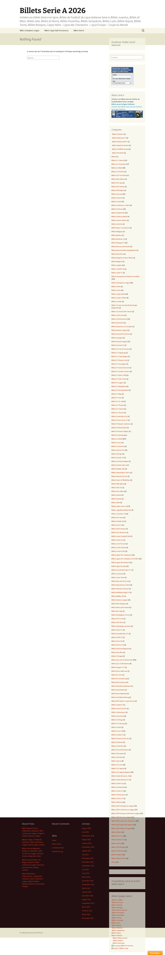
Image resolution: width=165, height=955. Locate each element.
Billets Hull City (116, 487)
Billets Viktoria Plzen (118, 858)
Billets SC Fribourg (118, 723)
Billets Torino (116, 933)
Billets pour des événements (121, 660)
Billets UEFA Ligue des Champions (123, 821)
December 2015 (87, 918)
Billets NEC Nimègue (118, 604)
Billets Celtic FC (117, 273)
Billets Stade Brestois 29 (120, 776)
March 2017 (86, 907)
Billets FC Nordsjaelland (119, 390)
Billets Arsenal (116, 201)
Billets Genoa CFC (117, 450)
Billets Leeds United (118, 547)
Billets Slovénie (117, 757)
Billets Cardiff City (117, 269)
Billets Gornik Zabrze (119, 465)
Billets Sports (116, 761)
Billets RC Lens (116, 675)
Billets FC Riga (116, 394)
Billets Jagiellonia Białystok (121, 510)
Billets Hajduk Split (118, 469)
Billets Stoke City (117, 783)
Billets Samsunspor (118, 712)
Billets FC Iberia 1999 (118, 375)
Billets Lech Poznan (118, 544)
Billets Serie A (79, 30)
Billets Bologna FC (117, 243)
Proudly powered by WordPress (31, 933)
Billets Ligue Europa (118, 566)
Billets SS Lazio (116, 765)
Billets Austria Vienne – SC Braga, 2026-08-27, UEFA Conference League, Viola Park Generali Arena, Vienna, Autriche (33, 865)
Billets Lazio (115, 923)
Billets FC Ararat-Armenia (120, 349)
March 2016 (86, 914)
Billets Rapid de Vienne (120, 145)
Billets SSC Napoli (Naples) (120, 772)
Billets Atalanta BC (118, 213)
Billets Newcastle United (120, 607)
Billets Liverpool (117, 574)
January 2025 (86, 843)
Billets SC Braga (117, 720)
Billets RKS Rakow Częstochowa (123, 701)
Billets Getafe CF (117, 457)
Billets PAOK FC (116, 637)
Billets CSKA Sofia (117, 315)
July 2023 (85, 869)
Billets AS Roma (117, 209)
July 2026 (85, 832)
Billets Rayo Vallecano (119, 671)
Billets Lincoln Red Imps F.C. (121, 570)
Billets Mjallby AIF (117, 596)
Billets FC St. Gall (117, 401)
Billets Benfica (116, 235)
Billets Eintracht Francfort (120, 334)
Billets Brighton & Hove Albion (122, 258)
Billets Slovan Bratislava (120, 750)
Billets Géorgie (116, 454)
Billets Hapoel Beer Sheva (120, 472)
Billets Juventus (117, 920)
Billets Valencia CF (117, 840)
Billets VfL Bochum (118, 851)
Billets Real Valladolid (119, 693)
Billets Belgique (117, 231)
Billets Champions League (29, 30)
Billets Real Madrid (118, 690)
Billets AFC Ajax (116, 183)
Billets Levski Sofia (118, 551)
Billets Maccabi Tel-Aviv (119, 581)
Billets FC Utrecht (117, 413)
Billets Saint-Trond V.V (119, 708)
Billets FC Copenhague (119, 356)
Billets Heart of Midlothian (120, 480)
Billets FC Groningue (118, 364)
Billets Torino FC (117, 791)
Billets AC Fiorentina (118, 164)
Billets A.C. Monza (117, 160)
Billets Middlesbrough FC (120, 592)
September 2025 (88, 836)
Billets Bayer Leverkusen (120, 228)
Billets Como (116, 290)
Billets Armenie (116, 198)
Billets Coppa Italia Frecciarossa (56, 30)
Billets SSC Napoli (117, 768)
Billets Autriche (116, 224)
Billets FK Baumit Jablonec (120, 424)
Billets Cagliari (116, 265)
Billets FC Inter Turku (118, 379)
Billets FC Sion (116, 398)
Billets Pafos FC (117, 630)
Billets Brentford (117, 254)
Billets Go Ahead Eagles (120, 461)
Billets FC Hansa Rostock (120, 368)
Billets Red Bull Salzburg (120, 697)
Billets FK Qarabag (118, 435)
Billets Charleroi (117, 134)
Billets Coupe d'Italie (118, 298)
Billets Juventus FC (118, 514)
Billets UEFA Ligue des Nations (122, 825)
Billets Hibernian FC (118, 138)
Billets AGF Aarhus (118, 186)
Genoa (113, 862)
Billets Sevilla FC (117, 735)
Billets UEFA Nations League (121, 828)
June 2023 (85, 873)
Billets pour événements (120, 663)
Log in (54, 840)
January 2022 (86, 892)
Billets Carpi (123, 948)
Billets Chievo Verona (119, 910)
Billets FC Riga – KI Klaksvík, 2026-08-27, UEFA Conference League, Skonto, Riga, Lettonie (33, 842)
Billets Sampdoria (118, 930)
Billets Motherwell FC (119, 142)
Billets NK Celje (116, 611)
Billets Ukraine (116, 832)
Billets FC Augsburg (118, 353)
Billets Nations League (119, 600)
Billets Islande (116, 499)
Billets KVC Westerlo (118, 532)
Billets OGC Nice (117, 622)
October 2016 (87, 911)
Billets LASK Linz (117, 540)
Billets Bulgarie (116, 261)
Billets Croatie (116, 301)
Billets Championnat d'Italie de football (125, 276)
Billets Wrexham (117, 153)
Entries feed (56, 844)
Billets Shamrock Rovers (120, 738)
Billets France (116, 442)
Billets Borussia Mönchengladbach (123, 250)
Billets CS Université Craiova (121, 311)
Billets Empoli (118, 940)
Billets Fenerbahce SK (119, 416)
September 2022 (88, 884)
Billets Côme (116, 286)
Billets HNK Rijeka (117, 484)
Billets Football (116, 439)
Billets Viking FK (117, 855)
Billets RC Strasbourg (119, 678)
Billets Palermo (117, 928)
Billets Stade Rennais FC (120, 780)
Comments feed (58, 848)
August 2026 (86, 828)
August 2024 (86, 851)
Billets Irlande (116, 495)
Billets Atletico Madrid (119, 216)
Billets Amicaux (116, 194)
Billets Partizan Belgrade (120, 649)
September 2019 (88, 903)
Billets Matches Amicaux (120, 589)
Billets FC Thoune (117, 405)
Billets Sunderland (118, 787)
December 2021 (87, 896)
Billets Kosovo (116, 525)
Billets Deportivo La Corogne (121, 326)
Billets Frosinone (117, 446)
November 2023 (87, 862)
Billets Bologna (117, 907)
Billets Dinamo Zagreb (119, 330)
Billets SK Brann (117, 742)
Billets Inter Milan (117, 491)
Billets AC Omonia (117, 171)
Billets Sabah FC (117, 705)
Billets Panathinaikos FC (119, 634)
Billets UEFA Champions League (122, 806)
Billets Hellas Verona (120, 938)
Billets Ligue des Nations (120, 562)
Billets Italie (115, 502)
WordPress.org (57, 851)
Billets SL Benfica (117, 746)
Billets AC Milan (116, 168)
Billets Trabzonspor (118, 795)
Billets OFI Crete (117, 619)
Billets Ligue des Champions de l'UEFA (125, 559)
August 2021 (86, 899)
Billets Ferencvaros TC (119, 420)
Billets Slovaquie (117, 753)
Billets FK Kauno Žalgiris (120, 431)
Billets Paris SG (116, 641)
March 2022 (86, 888)
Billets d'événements (119, 319)
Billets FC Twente (117, 409)
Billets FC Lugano (117, 383)
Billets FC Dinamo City (119, 360)
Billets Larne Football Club (120, 536)
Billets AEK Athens (118, 179)
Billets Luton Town (117, 577)
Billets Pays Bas (117, 652)
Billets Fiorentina (117, 913)
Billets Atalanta (116, 905)
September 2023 (88, 866)
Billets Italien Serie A (118, 506)
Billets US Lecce (117, 836)
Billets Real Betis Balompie (121, 686)
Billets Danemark (117, 323)
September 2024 (88, 847)
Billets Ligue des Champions (121, 555)
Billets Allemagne (117, 190)
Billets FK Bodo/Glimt (119, 428)
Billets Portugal (116, 656)
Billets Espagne (117, 338)
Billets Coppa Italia (118, 294)
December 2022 (87, 881)
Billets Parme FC (117, 645)
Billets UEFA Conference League (122, 810)
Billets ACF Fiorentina (119, 175)
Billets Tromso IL (117, 798)
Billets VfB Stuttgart (118, 847)
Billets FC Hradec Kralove (120, 371)
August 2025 (86, 839)
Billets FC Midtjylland (118, 386)
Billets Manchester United (120, 585)
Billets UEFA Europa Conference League (125, 813)
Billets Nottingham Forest (120, 615)
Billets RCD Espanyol (118, 682)
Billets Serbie (116, 727)
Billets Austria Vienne (119, 220)
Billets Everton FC (117, 345)
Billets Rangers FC (118, 667)
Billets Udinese (116, 802)
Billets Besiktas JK (118, 239)
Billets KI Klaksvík (117, 521)
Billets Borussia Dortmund (120, 246)
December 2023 (87, 858)
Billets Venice (116, 843)
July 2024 (85, 854)
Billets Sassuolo (117, 716)
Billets (113, 157)
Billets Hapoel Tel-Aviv (119, 476)
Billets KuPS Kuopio (118, 529)
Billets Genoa (116, 918)
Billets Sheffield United (120, 149)
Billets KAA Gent (117, 517)
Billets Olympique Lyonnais (121, 626)
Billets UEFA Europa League (121, 817)
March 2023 (86, 877)
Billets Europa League (119, 341)
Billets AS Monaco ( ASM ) (120, 205)
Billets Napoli (116, 925)
